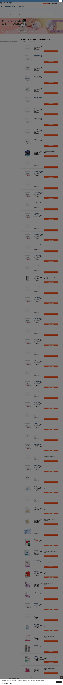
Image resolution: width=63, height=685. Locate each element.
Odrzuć (52, 682)
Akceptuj (58, 682)
